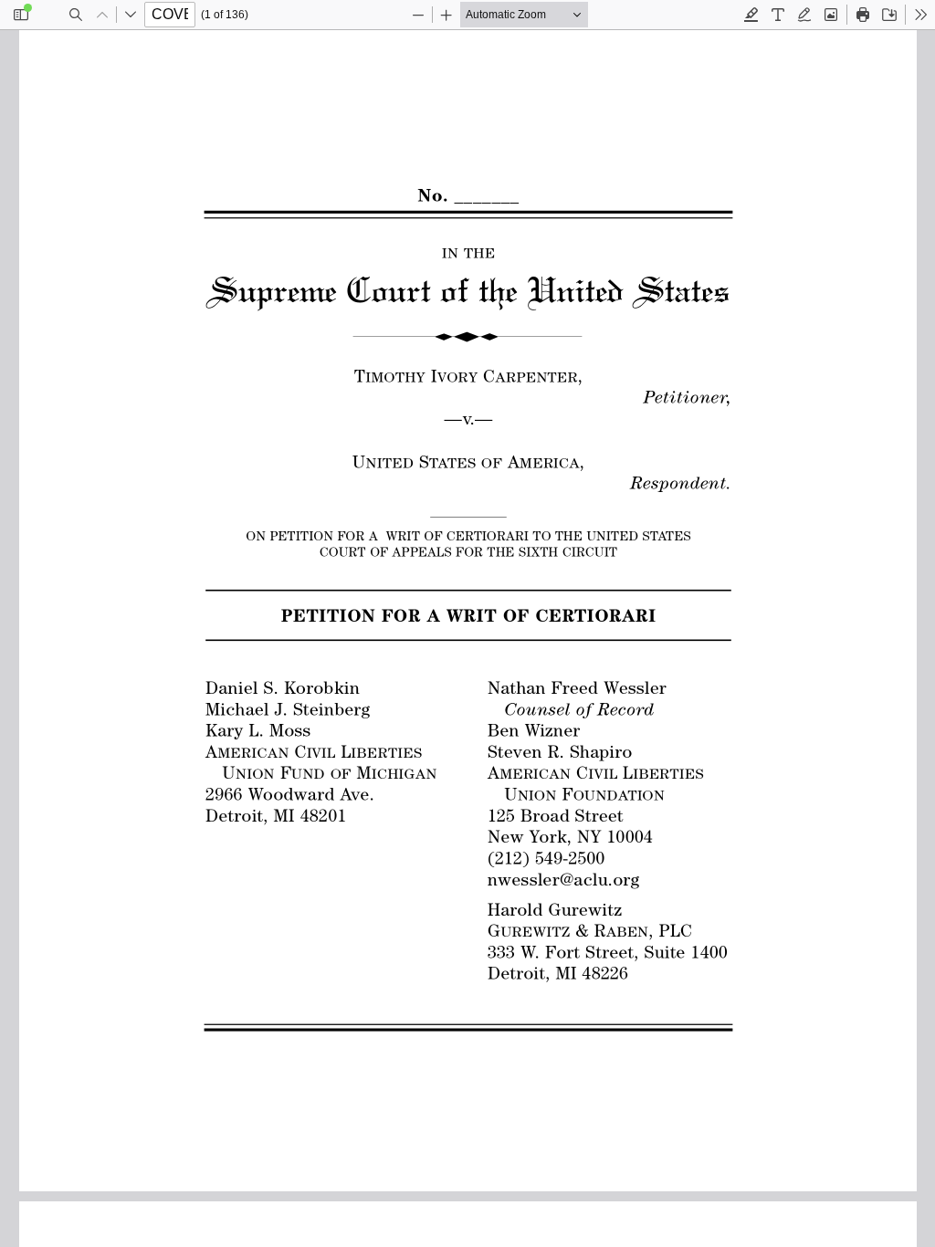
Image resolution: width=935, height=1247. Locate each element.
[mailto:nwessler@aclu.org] (559, 878)
